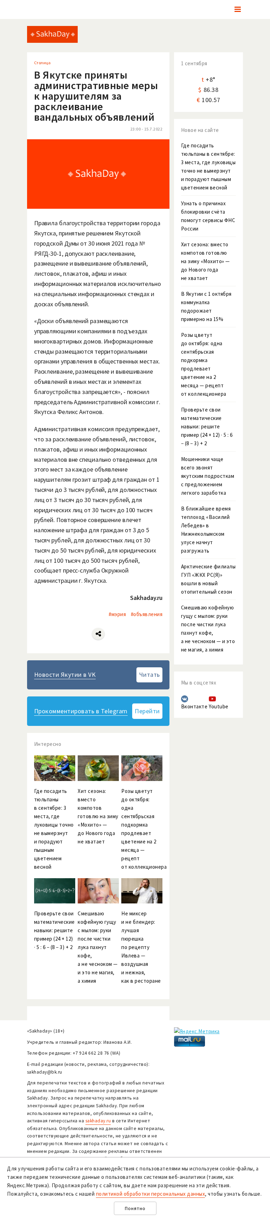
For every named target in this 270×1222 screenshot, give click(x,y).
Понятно (135, 1208)
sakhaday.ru (98, 1121)
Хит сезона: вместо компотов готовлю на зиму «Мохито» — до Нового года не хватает (205, 261)
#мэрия (117, 614)
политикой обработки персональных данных (150, 1193)
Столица (42, 62)
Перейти (147, 711)
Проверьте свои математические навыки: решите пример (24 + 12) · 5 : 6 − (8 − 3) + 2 (207, 426)
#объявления (147, 614)
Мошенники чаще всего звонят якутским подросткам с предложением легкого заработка (207, 476)
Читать (149, 674)
